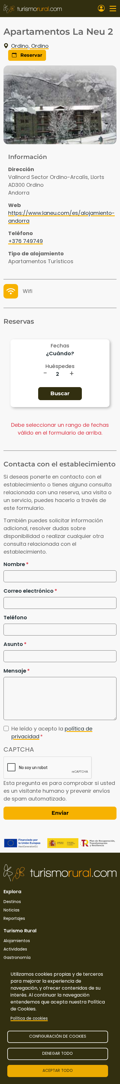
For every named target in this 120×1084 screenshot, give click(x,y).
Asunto (13, 644)
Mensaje (14, 670)
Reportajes (14, 918)
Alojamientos (16, 941)
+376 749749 (25, 241)
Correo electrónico (28, 590)
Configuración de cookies (57, 1036)
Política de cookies (29, 1018)
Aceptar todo (58, 1070)
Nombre (14, 564)
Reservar (30, 55)
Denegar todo (57, 1053)
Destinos (12, 901)
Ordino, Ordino (30, 46)
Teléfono (15, 617)
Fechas (60, 345)
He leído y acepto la (51, 732)
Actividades (15, 949)
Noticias (11, 910)
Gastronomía (17, 957)
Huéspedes (60, 366)
